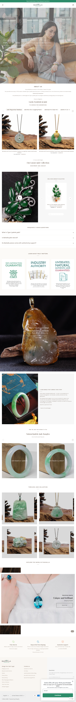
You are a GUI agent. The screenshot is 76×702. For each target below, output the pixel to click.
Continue (58, 695)
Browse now (64, 605)
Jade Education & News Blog (30, 673)
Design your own (5, 668)
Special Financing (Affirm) (29, 677)
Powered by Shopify (14, 699)
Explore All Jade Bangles (46, 408)
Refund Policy (5, 677)
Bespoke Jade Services (7, 670)
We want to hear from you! (29, 675)
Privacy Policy (4, 675)
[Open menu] (4, 5)
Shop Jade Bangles (38, 49)
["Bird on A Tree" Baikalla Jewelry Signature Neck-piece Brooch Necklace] (56, 193)
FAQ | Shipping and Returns (7, 679)
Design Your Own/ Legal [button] (8, 666)
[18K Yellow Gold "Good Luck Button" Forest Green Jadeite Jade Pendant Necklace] (56, 131)
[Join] (73, 677)
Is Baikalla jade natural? (10, 237)
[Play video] (20, 197)
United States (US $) (17, 695)
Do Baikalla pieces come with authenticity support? (19, 243)
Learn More (38, 337)
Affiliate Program (5, 686)
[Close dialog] (72, 681)
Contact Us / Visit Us (28, 668)
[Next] (72, 111)
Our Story (26, 670)
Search (3, 673)
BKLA (4, 699)
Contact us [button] (27, 666)
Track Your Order (5, 684)
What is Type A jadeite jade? (11, 232)
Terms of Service (5, 682)
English (5, 695)
